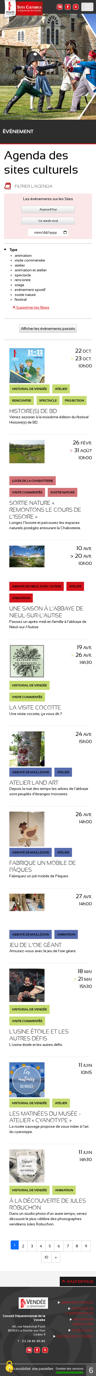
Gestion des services (69, 1368)
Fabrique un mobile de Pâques (42, 866)
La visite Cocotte (35, 707)
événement (18, 131)
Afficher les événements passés (48, 328)
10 (46, 1257)
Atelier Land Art (33, 782)
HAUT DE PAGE (80, 1281)
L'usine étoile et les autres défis (39, 1035)
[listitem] (59, 7)
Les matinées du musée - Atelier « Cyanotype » (45, 1117)
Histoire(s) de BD (33, 411)
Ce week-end (48, 221)
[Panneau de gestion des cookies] (9, 1367)
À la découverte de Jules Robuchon (47, 1204)
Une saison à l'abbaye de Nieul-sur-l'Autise (46, 612)
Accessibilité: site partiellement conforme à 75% (48, 1369)
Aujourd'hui (48, 209)
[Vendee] (23, 9)
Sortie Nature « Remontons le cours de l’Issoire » (45, 510)
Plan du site (82, 1330)
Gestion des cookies (75, 1336)
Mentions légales (77, 1302)
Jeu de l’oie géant (35, 945)
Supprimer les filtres (32, 307)
